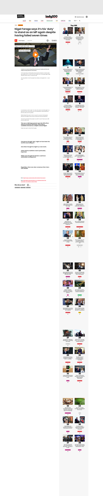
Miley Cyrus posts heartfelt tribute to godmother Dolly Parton (80, 205)
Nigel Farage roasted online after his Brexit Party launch (34, 177)
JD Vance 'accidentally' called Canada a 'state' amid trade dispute (79, 273)
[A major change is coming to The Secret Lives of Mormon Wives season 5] (68, 283)
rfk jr (68, 141)
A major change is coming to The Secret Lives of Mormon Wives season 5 (67, 291)
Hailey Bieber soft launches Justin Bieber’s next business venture (68, 427)
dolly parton (79, 208)
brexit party (20, 25)
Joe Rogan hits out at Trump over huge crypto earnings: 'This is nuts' (80, 106)
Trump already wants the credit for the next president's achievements (68, 89)
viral (68, 159)
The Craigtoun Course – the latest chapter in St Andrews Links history (79, 290)
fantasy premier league (79, 73)
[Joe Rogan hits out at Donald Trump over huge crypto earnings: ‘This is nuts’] (80, 99)
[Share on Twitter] (54, 40)
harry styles (68, 276)
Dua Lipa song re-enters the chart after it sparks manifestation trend (80, 445)
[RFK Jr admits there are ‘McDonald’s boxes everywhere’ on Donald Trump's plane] (68, 131)
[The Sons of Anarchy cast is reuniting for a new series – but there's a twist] (68, 438)
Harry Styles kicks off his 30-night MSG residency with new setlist (68, 273)
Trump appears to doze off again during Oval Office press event (79, 88)
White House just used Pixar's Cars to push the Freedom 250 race (79, 340)
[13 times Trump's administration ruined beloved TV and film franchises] (68, 30)
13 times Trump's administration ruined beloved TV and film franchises (67, 38)
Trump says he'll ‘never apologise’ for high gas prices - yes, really (68, 357)
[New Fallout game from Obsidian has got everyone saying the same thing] (68, 488)
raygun (68, 73)
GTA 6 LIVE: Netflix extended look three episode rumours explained (80, 38)
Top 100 (24, 20)
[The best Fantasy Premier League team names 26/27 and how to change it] (80, 63)
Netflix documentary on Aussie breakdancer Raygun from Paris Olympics (68, 71)
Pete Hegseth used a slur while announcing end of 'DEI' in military (68, 309)
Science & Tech (50, 20)
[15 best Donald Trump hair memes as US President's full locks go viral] (68, 149)
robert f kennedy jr (80, 226)
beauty (68, 208)
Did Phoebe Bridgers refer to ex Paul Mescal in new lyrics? (80, 156)
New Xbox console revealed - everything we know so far (80, 408)
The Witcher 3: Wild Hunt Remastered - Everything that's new (68, 340)
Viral (57, 20)
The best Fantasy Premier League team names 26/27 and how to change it (80, 71)
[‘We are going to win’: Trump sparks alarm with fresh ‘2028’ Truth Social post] (68, 470)
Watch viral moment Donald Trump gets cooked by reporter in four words (79, 139)
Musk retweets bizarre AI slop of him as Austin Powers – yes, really (80, 174)
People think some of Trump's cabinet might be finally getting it (67, 174)
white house (68, 42)
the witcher (68, 343)
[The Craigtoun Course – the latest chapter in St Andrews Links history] (80, 283)
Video (70, 20)
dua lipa (79, 449)
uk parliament (17, 187)
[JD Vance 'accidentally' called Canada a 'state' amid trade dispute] (80, 266)
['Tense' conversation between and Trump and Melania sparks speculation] (80, 369)
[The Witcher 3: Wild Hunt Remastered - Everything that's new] (68, 333)
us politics (79, 141)
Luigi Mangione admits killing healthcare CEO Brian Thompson (79, 477)
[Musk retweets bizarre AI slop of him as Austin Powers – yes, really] (80, 167)
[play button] (36, 55)
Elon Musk (79, 176)
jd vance (79, 276)
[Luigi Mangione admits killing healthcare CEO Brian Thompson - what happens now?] (80, 470)
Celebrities (63, 20)
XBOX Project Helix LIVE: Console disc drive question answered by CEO (79, 241)
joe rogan (79, 109)
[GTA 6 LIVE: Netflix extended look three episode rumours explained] (80, 30)
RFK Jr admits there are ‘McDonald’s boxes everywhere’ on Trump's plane (68, 139)
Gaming (36, 20)
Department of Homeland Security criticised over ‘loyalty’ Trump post (68, 223)
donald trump (68, 91)
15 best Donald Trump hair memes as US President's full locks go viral (68, 157)
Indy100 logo (51, 16)
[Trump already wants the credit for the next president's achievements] (68, 81)
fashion (68, 380)
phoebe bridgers (79, 159)
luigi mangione (80, 481)
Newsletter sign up (80, 16)
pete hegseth (68, 312)
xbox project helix (79, 245)
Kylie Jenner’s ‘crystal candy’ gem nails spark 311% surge (68, 205)
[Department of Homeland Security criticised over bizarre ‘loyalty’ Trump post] (68, 215)
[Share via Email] (56, 40)
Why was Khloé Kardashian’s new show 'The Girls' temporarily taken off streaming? (68, 409)
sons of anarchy (67, 449)
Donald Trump (68, 245)
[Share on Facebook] (52, 40)
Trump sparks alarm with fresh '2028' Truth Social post (68, 477)
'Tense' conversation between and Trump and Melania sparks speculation (79, 377)
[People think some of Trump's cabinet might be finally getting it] (68, 167)
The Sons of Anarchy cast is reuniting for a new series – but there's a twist (68, 446)
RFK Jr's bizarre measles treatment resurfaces (79, 222)
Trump (42, 20)
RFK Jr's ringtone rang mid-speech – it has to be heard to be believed (79, 309)
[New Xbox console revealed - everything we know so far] (80, 401)
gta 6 (80, 42)
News (30, 20)
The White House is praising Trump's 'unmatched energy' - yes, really (79, 358)
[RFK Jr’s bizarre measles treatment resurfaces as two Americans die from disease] (80, 215)
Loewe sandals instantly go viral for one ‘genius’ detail (68, 376)
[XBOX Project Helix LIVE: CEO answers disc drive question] (80, 233)
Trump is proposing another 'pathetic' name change (68, 240)
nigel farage (23, 187)
